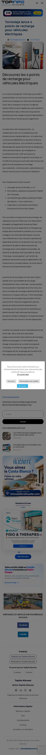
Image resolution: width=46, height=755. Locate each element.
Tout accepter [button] (22, 386)
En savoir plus (23, 374)
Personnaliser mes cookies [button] (29, 381)
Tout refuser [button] (11, 381)
